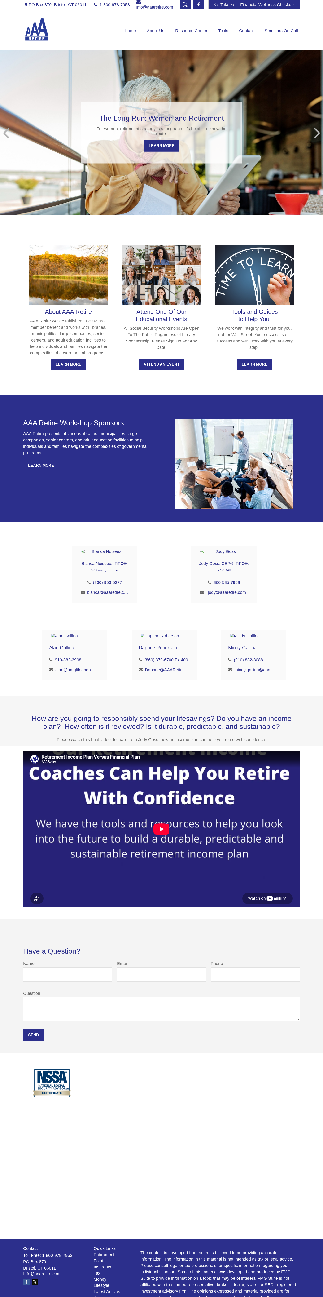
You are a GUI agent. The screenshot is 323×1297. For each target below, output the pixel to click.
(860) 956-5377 (107, 582)
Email (122, 963)
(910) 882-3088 (248, 659)
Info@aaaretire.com (42, 1273)
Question (31, 993)
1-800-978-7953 (115, 4)
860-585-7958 (227, 582)
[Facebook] (198, 4)
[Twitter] (185, 4)
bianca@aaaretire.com (107, 592)
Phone (217, 963)
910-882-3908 (68, 659)
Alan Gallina (61, 647)
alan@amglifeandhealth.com (76, 669)
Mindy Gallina (242, 647)
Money (100, 1279)
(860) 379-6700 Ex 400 (166, 659)
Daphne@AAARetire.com (165, 669)
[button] (130, 30)
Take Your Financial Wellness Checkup (257, 4)
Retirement (104, 1254)
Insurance (103, 1267)
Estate (100, 1260)
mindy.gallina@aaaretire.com (255, 669)
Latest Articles (107, 1291)
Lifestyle (101, 1285)
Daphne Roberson (158, 647)
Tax (97, 1273)
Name (29, 963)
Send (33, 1035)
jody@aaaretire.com (227, 592)
